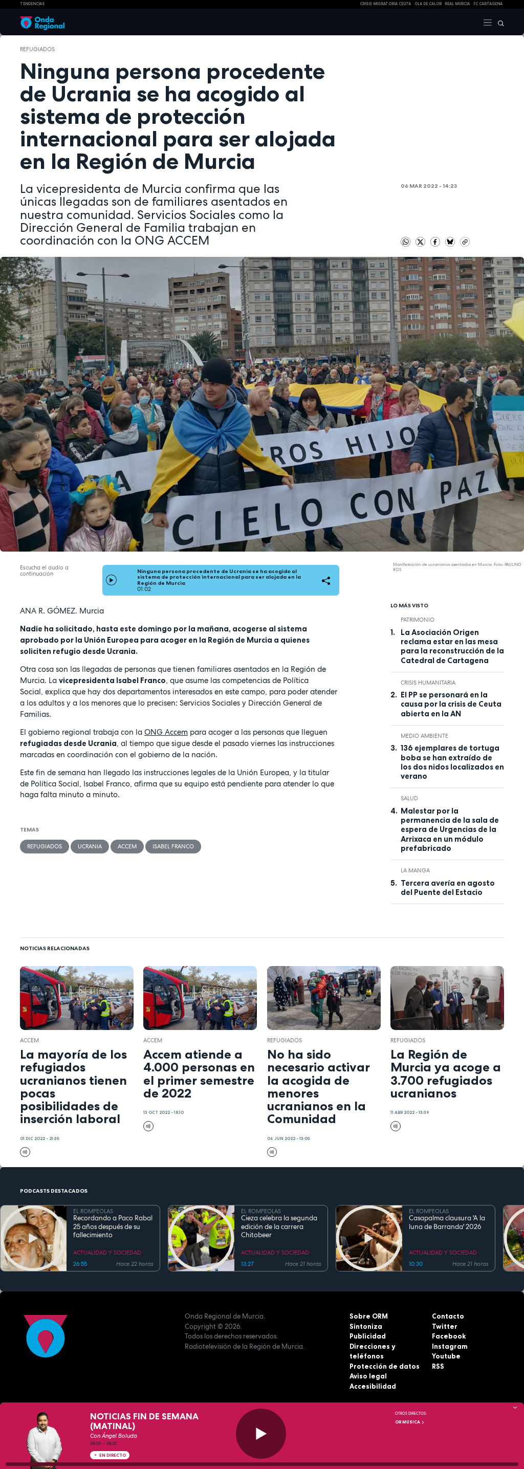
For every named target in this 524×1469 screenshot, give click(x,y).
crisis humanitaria (428, 682)
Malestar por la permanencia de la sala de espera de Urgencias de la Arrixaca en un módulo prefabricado (450, 829)
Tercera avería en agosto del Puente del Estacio (448, 888)
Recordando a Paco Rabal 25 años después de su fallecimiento (112, 1226)
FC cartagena (488, 4)
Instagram (450, 1346)
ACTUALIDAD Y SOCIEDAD (107, 1252)
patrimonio (417, 619)
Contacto (448, 1316)
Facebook (449, 1336)
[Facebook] (436, 241)
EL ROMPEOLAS (93, 1211)
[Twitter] (421, 241)
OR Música (408, 1421)
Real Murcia (457, 4)
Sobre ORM (369, 1316)
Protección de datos (385, 1366)
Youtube (446, 1356)
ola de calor (428, 4)
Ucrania (90, 846)
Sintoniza (366, 1326)
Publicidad (368, 1336)
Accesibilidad (373, 1386)
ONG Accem (166, 732)
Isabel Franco (173, 846)
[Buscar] (498, 22)
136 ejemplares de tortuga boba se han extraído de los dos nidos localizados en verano (452, 762)
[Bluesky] (451, 241)
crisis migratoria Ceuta (385, 4)
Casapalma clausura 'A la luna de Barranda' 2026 (447, 1222)
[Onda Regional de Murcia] (42, 22)
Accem (127, 846)
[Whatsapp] (406, 242)
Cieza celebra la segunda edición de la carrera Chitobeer (279, 1226)
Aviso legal (368, 1376)
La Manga (415, 870)
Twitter (444, 1326)
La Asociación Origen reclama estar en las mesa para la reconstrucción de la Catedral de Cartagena (452, 646)
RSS (438, 1366)
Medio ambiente (424, 735)
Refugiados (37, 49)
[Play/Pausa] (261, 1434)
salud (409, 798)
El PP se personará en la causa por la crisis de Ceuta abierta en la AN (451, 704)
